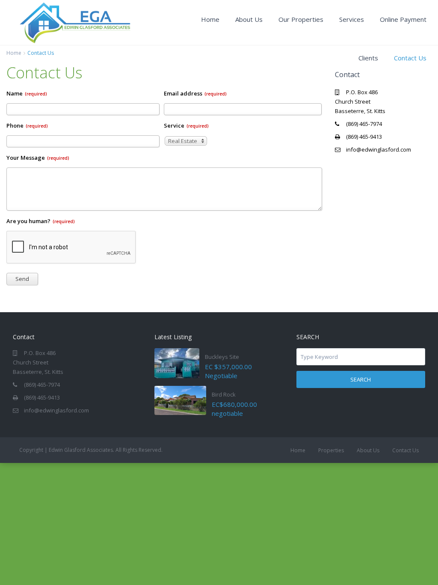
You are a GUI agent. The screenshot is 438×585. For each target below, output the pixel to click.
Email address (195, 93)
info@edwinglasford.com (378, 149)
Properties (331, 450)
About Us (249, 19)
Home (210, 19)
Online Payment (403, 19)
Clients (368, 58)
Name (26, 93)
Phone (27, 125)
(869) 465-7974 (364, 124)
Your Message (37, 157)
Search (360, 379)
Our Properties (300, 19)
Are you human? (40, 221)
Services (351, 19)
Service (186, 125)
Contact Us (410, 58)
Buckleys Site (222, 357)
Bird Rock (224, 394)
